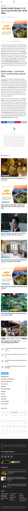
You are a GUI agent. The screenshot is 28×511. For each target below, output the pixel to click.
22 (21, 426)
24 (2, 429)
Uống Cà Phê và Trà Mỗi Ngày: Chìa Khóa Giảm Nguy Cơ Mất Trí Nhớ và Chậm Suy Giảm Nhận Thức (13, 206)
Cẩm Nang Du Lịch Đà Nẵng (7, 379)
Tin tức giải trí (4, 403)
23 (25, 426)
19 (10, 426)
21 (17, 426)
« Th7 (2, 434)
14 (17, 423)
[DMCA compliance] (6, 462)
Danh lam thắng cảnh (6, 381)
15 (21, 423)
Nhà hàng (3, 391)
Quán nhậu (3, 398)
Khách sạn (3, 386)
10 (2, 423)
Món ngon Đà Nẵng (5, 389)
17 (2, 426)
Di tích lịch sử (4, 384)
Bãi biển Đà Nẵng (5, 376)
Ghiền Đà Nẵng (3, 5)
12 (10, 423)
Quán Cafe (3, 396)
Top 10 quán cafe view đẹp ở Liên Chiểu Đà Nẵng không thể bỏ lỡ (10, 341)
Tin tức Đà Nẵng (10, 5)
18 (6, 426)
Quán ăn (3, 393)
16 (25, 423)
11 (6, 423)
